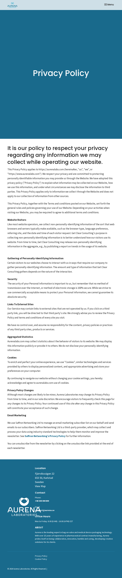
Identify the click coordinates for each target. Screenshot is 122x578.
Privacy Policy (41, 556)
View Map (40, 486)
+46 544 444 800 (42, 501)
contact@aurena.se (44, 510)
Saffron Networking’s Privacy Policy (45, 436)
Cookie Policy (41, 559)
